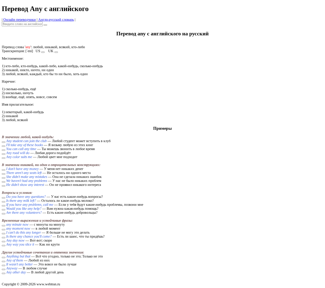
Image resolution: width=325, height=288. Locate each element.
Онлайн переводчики (19, 19)
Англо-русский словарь (56, 19)
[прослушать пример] (3, 142)
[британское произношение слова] (56, 52)
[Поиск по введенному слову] (45, 25)
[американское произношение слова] (43, 52)
